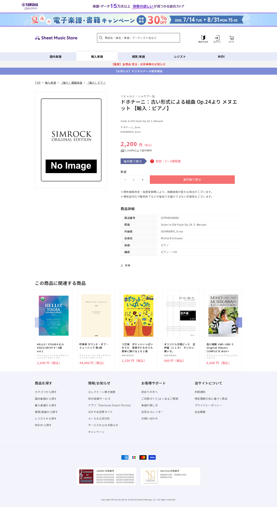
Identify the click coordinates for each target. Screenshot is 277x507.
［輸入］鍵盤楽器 (71, 82)
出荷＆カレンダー (152, 412)
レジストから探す (46, 418)
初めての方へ (149, 392)
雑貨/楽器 (138, 56)
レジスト (180, 56)
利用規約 (200, 392)
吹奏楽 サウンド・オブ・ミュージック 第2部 (94, 346)
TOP (38, 82)
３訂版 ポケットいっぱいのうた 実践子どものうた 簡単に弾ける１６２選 (138, 348)
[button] (138, 37)
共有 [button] (127, 265)
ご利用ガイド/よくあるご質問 (159, 398)
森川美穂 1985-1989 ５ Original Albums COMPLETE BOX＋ (220, 348)
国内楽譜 (55, 56)
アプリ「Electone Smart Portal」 (110, 405)
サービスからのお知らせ (103, 425)
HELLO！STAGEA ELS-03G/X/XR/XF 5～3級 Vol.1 (51, 348)
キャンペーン (96, 432)
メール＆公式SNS (99, 418)
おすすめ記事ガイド (100, 412)
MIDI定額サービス (99, 398)
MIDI (221, 56)
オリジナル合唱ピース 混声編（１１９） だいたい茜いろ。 (179, 348)
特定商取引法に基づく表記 (211, 398)
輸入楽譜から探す (46, 405)
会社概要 (200, 412)
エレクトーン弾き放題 (102, 392)
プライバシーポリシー (208, 405)
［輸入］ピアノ (96, 82)
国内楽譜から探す (46, 398)
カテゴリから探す (46, 392)
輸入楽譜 (97, 56)
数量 (124, 172)
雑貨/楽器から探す (46, 412)
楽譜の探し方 (149, 405)
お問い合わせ (149, 418)
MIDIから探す (43, 425)
